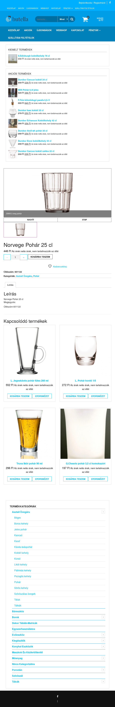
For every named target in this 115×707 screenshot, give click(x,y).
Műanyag (17, 658)
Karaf (17, 541)
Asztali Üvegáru (24, 275)
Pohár (36, 275)
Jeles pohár (20, 529)
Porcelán (17, 670)
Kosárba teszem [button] (19, 396)
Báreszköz (18, 611)
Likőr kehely (20, 564)
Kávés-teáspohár (23, 547)
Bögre (17, 517)
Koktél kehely (21, 552)
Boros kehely (21, 523)
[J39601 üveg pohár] (20, 229)
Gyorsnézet (42, 396)
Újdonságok (32, 8)
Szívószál (17, 675)
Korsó (17, 558)
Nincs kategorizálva (23, 664)
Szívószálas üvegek (24, 593)
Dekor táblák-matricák (24, 623)
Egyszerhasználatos (23, 629)
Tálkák (17, 605)
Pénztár (67, 8)
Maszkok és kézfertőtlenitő (27, 652)
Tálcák (15, 681)
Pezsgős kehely (22, 576)
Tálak (17, 599)
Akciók (21, 8)
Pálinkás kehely (22, 570)
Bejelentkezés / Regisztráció (92, 2)
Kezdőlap (11, 8)
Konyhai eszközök (22, 646)
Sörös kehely (21, 588)
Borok (15, 617)
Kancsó (18, 535)
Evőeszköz (18, 634)
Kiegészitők (18, 640)
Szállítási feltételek (84, 8)
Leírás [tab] (10, 284)
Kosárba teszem (40, 256)
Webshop (45, 8)
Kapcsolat (56, 8)
